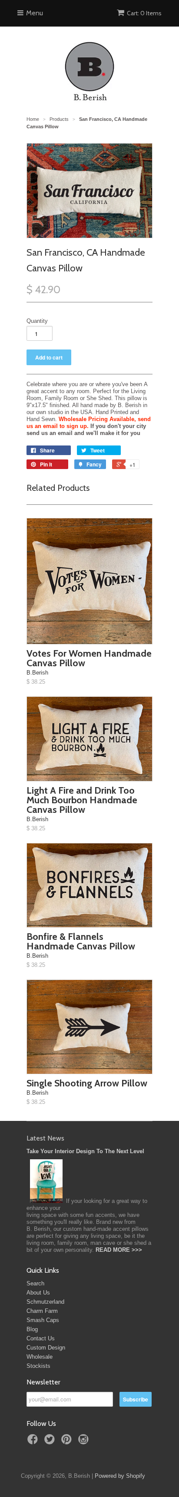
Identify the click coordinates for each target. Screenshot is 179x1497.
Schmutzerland (45, 1301)
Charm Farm (42, 1311)
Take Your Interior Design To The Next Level (85, 1151)
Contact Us (41, 1338)
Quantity (37, 321)
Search (35, 1283)
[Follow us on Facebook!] (33, 1442)
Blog (32, 1329)
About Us (38, 1292)
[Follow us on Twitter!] (50, 1442)
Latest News (45, 1138)
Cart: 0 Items (144, 13)
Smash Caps (43, 1320)
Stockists (38, 1366)
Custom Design (46, 1347)
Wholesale (40, 1356)
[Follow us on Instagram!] (84, 1442)
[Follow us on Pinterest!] (67, 1442)
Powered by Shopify (120, 1476)
